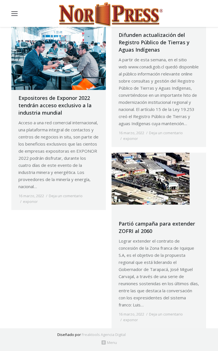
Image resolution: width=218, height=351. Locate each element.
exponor (30, 201)
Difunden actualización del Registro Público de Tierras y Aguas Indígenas (154, 42)
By (53, 201)
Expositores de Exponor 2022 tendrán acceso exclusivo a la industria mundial (55, 105)
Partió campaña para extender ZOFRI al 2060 (157, 227)
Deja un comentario (66, 195)
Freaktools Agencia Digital (104, 334)
